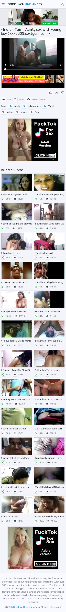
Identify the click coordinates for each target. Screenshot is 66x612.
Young (24, 112)
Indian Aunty (34, 106)
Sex (37, 112)
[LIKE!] (50, 92)
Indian (10, 112)
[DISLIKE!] (62, 92)
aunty (17, 106)
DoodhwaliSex (25, 4)
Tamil (51, 106)
